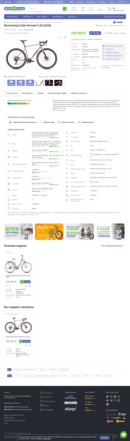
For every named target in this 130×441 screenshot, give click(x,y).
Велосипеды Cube (37, 22)
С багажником (54, 375)
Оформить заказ (118, 10)
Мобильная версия (49, 401)
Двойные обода (49, 122)
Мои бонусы (10, 2)
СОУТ (6, 423)
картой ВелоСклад (79, 39)
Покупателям (91, 2)
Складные (97, 375)
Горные (86, 375)
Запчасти (72, 17)
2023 (91, 68)
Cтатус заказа (74, 10)
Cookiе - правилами (44, 438)
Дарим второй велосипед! (115, 16)
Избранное (91, 10)
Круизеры (42, 369)
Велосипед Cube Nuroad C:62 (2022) (18, 337)
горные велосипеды (9, 437)
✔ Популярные (64, 369)
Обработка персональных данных (14, 420)
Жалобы (83, 10)
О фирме (80, 2)
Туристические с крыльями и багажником (24, 369)
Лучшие (65, 375)
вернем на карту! (119, 33)
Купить (27, 282)
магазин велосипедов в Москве (16, 435)
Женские (48, 22)
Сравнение (100, 10)
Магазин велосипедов (11, 22)
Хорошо (105, 438)
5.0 (94, 398)
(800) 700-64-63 (9, 409)
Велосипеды (12, 17)
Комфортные (53, 369)
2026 (84, 68)
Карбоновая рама (87, 122)
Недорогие (108, 375)
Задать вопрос (48, 393)
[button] (5, 83)
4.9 (94, 410)
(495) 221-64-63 (9, 407)
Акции (71, 2)
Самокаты (27, 17)
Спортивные (57, 22)
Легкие (17, 375)
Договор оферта (9, 417)
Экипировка (57, 17)
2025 (87, 68)
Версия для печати (118, 25)
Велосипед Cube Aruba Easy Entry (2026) (18, 276)
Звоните (27, 341)
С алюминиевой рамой (41, 375)
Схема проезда (48, 409)
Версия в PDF (103, 25)
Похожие (96, 33)
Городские (75, 375)
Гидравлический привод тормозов (24, 122)
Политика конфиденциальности (14, 415)
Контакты (121, 2)
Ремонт (111, 2)
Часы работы (47, 397)
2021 (84, 69)
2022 (95, 68)
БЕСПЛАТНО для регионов (53, 2)
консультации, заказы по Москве (29, 2)
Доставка (102, 2)
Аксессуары (42, 17)
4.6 (94, 404)
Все (111, 246)
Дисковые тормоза (68, 122)
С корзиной (28, 375)
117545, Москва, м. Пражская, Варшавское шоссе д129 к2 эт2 (17, 397)
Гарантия (45, 76)
